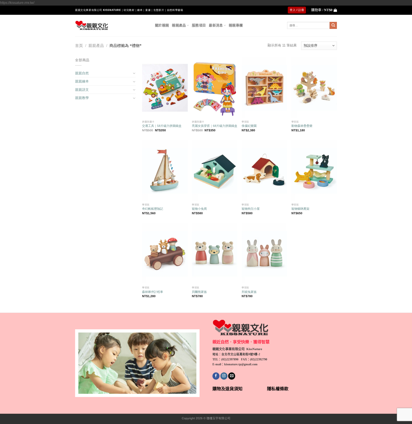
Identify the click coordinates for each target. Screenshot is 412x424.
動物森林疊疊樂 (301, 125)
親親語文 (82, 89)
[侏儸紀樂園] (264, 87)
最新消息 (216, 25)
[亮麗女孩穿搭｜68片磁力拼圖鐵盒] (214, 87)
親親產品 (179, 25)
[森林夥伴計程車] (165, 253)
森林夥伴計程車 (152, 292)
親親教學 (82, 98)
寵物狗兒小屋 (251, 208)
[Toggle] (134, 73)
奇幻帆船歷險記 (152, 208)
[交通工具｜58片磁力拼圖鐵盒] (165, 87)
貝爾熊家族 (199, 292)
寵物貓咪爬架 (300, 208)
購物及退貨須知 (227, 389)
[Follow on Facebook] (216, 376)
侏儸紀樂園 (249, 125)
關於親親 (162, 25)
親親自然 (82, 73)
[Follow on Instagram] (223, 376)
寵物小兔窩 (199, 208)
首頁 (79, 45)
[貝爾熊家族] (214, 253)
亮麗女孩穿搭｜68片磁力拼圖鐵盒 (214, 125)
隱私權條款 (277, 389)
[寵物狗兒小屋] (264, 170)
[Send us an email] (231, 376)
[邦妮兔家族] (264, 253)
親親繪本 (82, 81)
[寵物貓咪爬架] (314, 170)
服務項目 (199, 25)
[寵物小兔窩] (214, 170)
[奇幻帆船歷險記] (165, 170)
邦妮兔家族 (249, 292)
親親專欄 (236, 25)
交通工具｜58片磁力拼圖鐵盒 (162, 125)
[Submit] (333, 25)
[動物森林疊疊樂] (314, 87)
